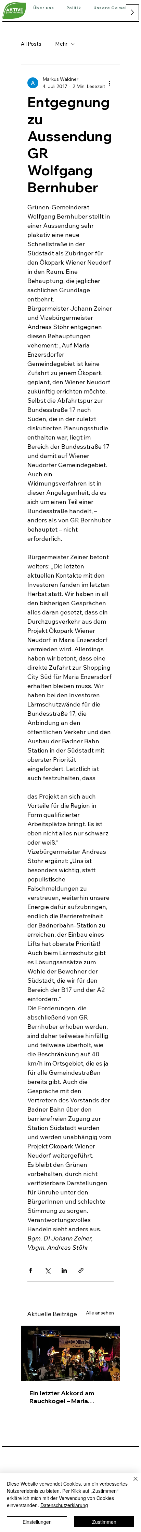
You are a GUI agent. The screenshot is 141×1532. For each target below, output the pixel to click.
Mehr (61, 44)
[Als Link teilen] (81, 1270)
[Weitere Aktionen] (109, 83)
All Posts (31, 44)
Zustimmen (104, 1521)
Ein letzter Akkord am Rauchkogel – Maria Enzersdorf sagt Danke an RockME (68, 1397)
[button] (43, 8)
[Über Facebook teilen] (30, 1270)
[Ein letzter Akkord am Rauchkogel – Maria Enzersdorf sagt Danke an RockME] (70, 1353)
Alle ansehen (100, 1313)
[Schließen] (131, 1483)
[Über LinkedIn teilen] (64, 1270)
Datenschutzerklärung (64, 1505)
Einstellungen (37, 1521)
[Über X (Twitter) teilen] (47, 1270)
